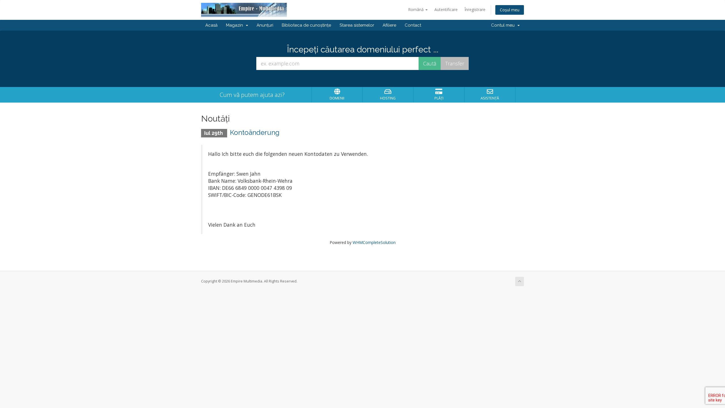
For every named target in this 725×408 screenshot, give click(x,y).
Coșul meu (509, 9)
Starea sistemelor (357, 25)
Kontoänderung (255, 132)
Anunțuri (265, 25)
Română (416, 9)
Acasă (211, 25)
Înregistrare (474, 9)
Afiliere (389, 25)
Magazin (235, 25)
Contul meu (504, 25)
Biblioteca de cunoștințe (306, 25)
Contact (413, 25)
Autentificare (446, 9)
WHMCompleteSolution (374, 242)
